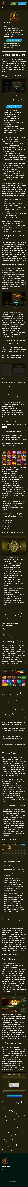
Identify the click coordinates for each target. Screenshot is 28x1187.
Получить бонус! (14, 40)
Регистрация (22, 3)
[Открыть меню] (2, 8)
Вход (13, 3)
